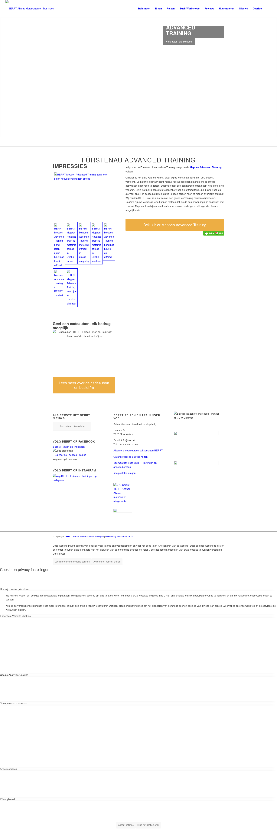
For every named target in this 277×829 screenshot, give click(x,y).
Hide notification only (148, 824)
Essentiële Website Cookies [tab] (15, 616)
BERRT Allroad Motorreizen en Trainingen (85, 536)
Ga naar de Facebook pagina (70, 455)
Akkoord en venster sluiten (107, 561)
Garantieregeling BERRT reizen (130, 456)
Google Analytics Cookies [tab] (14, 675)
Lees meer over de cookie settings (72, 561)
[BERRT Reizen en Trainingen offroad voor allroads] (29, 8)
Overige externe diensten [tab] (13, 703)
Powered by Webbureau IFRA (119, 536)
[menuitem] (144, 8)
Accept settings (126, 824)
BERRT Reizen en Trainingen (69, 446)
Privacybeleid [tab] (7, 799)
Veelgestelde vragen (124, 473)
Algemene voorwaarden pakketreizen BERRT (138, 450)
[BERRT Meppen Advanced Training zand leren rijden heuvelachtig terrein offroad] (84, 196)
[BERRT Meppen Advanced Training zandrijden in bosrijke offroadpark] (71, 287)
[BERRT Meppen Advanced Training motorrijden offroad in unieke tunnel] (71, 243)
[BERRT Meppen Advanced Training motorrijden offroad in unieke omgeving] (84, 243)
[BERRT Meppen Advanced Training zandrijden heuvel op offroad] (109, 241)
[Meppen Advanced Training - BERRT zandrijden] (59, 283)
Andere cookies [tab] (8, 769)
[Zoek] (268, 8)
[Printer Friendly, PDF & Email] (213, 233)
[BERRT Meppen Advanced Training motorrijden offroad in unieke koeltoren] (96, 243)
